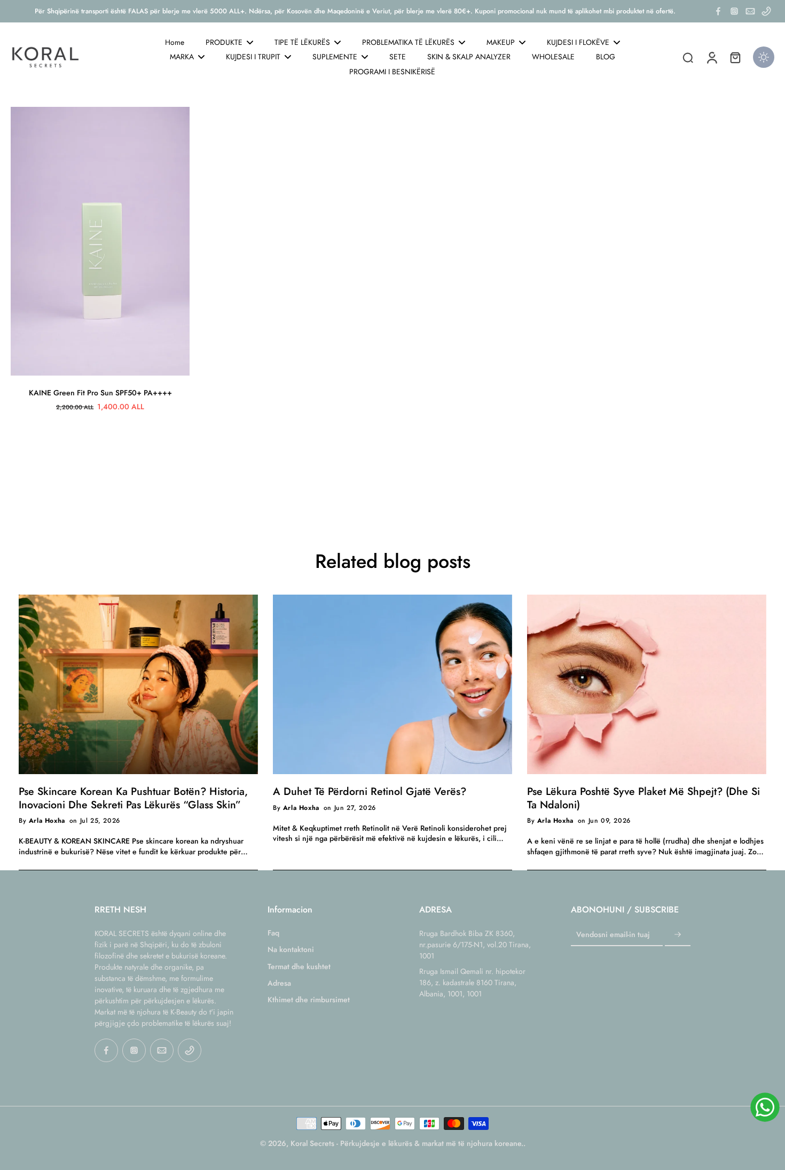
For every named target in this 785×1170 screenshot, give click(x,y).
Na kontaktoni (291, 950)
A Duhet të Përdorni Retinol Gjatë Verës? (369, 791)
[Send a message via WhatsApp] (765, 1107)
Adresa (279, 983)
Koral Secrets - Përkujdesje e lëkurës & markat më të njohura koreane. (407, 1143)
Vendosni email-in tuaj (613, 935)
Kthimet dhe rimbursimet (309, 1000)
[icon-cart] (735, 57)
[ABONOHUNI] (677, 935)
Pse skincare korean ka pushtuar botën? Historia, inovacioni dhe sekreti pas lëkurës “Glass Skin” (133, 798)
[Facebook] (718, 11)
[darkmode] (763, 57)
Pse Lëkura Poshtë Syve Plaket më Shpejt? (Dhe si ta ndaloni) (643, 798)
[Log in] (711, 57)
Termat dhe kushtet (299, 967)
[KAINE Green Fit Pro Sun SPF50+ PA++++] (100, 241)
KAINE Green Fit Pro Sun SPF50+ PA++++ (100, 392)
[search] (688, 57)
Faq (273, 933)
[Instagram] (734, 11)
